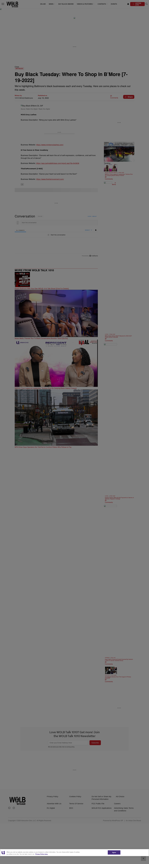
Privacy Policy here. (41, 854)
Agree (114, 852)
